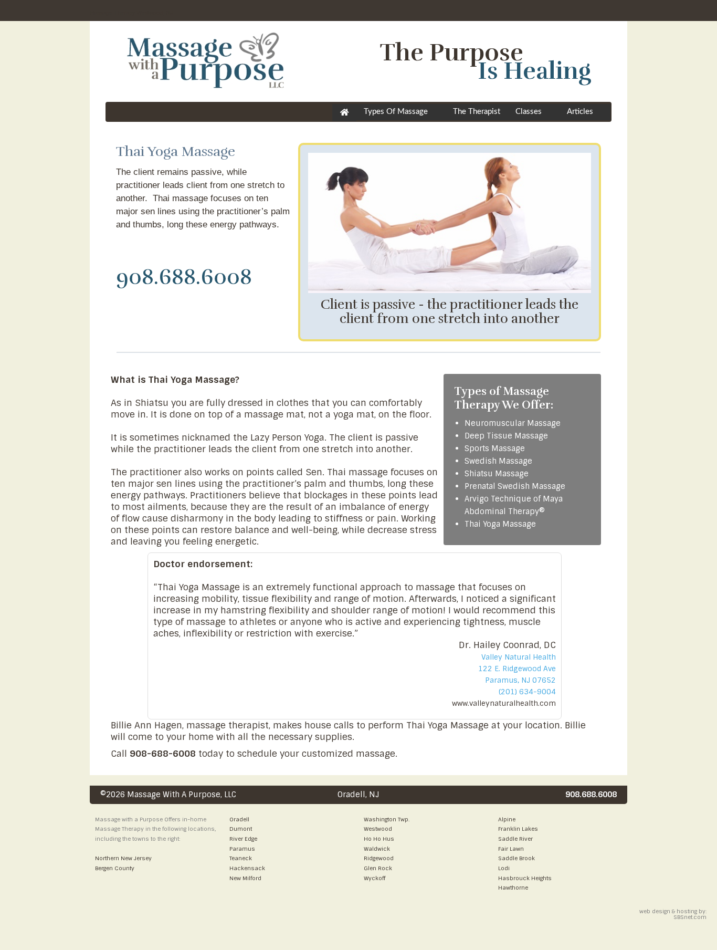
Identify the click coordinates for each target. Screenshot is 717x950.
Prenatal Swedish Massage (515, 486)
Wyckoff (374, 878)
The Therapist (476, 112)
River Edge (243, 838)
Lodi (504, 868)
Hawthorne (513, 887)
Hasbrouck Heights (525, 878)
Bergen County (114, 868)
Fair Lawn (511, 848)
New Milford (245, 878)
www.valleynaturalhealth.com (504, 703)
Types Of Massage (396, 112)
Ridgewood (379, 858)
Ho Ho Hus (379, 838)
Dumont (240, 828)
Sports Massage (495, 448)
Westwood (378, 828)
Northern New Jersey (123, 858)
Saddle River (515, 838)
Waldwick (377, 848)
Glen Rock (378, 868)
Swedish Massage (498, 461)
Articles (580, 112)
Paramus (242, 848)
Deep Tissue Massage (506, 436)
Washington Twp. (386, 819)
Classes (528, 112)
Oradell (239, 819)
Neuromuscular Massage (513, 423)
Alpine (506, 819)
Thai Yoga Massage (500, 524)
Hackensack (247, 868)
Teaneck (240, 858)
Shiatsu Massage (497, 473)
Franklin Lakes (518, 828)
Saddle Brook (516, 858)
